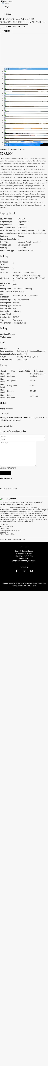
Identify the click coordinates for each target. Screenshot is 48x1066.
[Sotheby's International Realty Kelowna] (5, 3)
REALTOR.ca (6, 502)
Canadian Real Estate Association (21, 504)
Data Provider (4, 528)
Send (5, 473)
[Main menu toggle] (6, 7)
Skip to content (6, 1)
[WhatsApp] (31, 572)
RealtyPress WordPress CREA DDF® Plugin (13, 539)
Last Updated (4, 524)
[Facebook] (17, 572)
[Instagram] (24, 572)
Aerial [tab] (6, 413)
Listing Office (4, 532)
